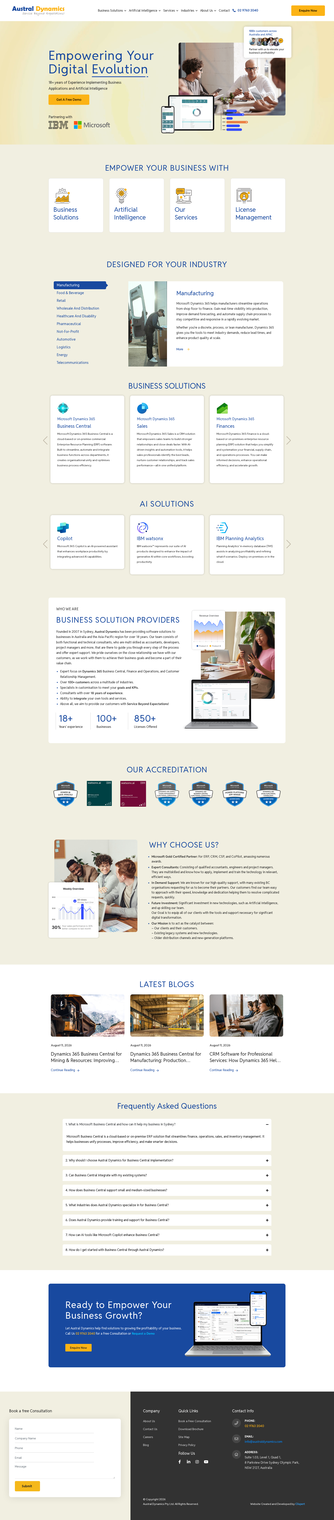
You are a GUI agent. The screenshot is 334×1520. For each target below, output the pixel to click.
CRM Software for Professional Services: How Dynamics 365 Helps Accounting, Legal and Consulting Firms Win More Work (245, 1057)
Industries (187, 11)
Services (169, 11)
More (180, 349)
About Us (206, 11)
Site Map (184, 1437)
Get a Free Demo (68, 99)
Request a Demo (143, 1334)
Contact (224, 11)
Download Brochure (191, 1429)
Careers (148, 1437)
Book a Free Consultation (194, 1421)
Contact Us (150, 1429)
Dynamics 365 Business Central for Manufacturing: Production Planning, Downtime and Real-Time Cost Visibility (166, 1057)
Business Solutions (110, 11)
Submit (27, 1486)
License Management (253, 213)
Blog (146, 1445)
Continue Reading (63, 1070)
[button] (45, 440)
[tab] (80, 285)
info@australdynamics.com (263, 1442)
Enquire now (308, 11)
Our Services (186, 213)
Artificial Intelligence (143, 11)
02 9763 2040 (248, 10)
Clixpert (300, 1504)
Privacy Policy (186, 1445)
